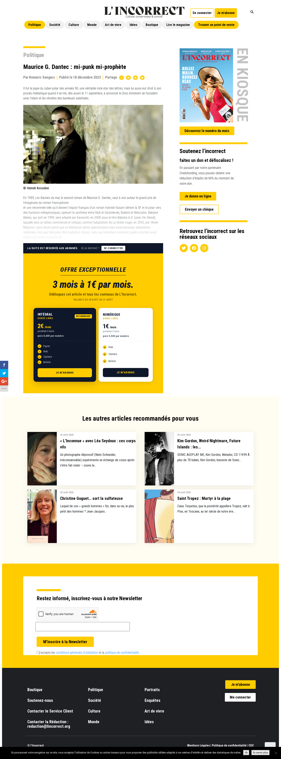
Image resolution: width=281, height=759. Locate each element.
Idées (133, 25)
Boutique (152, 25)
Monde (92, 25)
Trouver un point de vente (216, 25)
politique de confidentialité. (122, 653)
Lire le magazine (178, 25)
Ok (246, 752)
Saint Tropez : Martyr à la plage (204, 498)
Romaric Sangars (42, 77)
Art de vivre (113, 25)
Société (54, 25)
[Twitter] (184, 248)
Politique (34, 25)
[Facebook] (194, 248)
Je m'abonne (65, 372)
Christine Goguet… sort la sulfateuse (91, 498)
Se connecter (113, 248)
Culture (74, 25)
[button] (252, 12)
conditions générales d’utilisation (77, 653)
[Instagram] (204, 248)
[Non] (276, 753)
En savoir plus (260, 752)
